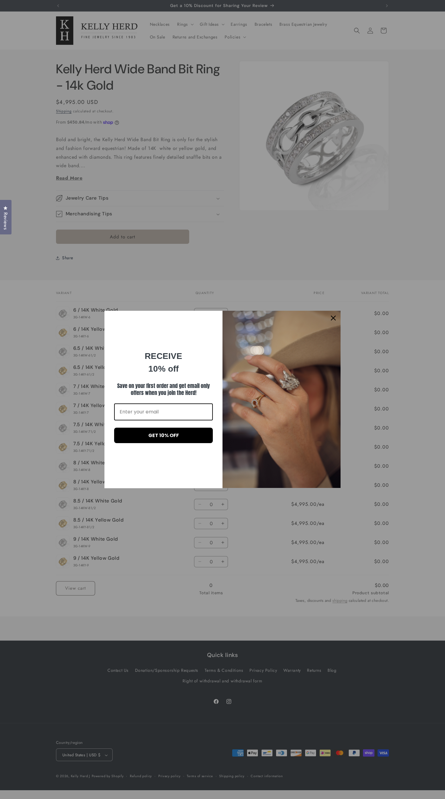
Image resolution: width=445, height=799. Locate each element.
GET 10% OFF (163, 435)
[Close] (333, 318)
